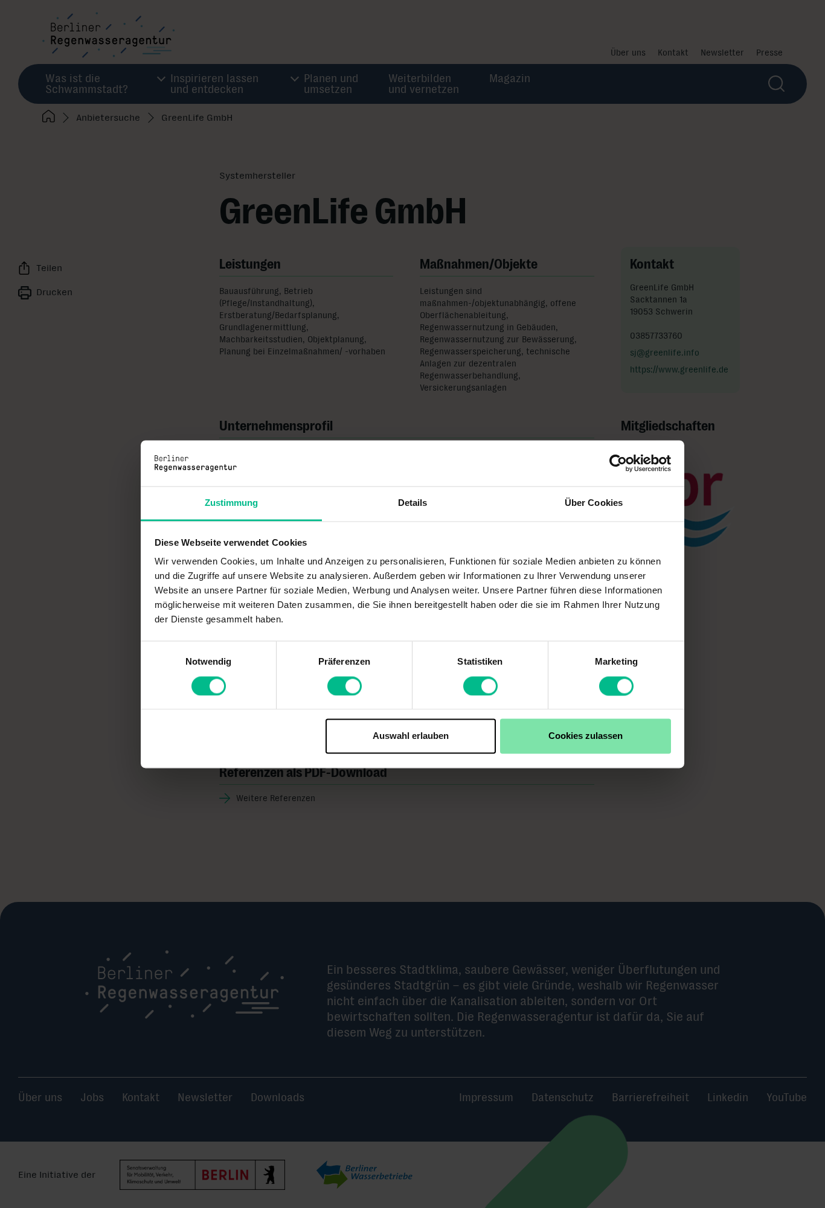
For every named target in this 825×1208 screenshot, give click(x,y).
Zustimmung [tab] (231, 503)
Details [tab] (413, 503)
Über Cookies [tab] (594, 503)
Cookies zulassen (585, 736)
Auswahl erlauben (411, 736)
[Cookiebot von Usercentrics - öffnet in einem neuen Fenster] (618, 463)
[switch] (344, 685)
